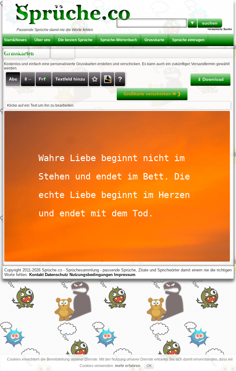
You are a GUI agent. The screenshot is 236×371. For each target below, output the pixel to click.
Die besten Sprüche (75, 40)
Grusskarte (154, 40)
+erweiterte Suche (219, 29)
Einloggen (62, 52)
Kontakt (39, 52)
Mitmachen (15, 52)
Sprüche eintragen (188, 40)
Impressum (125, 274)
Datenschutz (56, 274)
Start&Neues (15, 40)
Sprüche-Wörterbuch (118, 40)
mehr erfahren (127, 366)
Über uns (42, 40)
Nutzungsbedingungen (91, 274)
